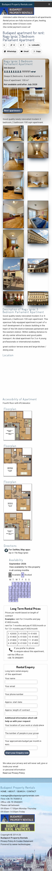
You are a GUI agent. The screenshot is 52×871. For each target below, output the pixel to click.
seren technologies (21, 844)
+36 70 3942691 (16, 658)
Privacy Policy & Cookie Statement (17, 841)
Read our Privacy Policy (14, 773)
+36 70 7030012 (14, 798)
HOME (3, 791)
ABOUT (11, 791)
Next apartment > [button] (13, 110)
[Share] (4, 45)
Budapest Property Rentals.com (17, 4)
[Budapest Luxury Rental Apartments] (18, 830)
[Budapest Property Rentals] (13, 141)
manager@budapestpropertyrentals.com (20, 795)
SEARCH (21, 791)
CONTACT (31, 791)
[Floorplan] (17, 440)
